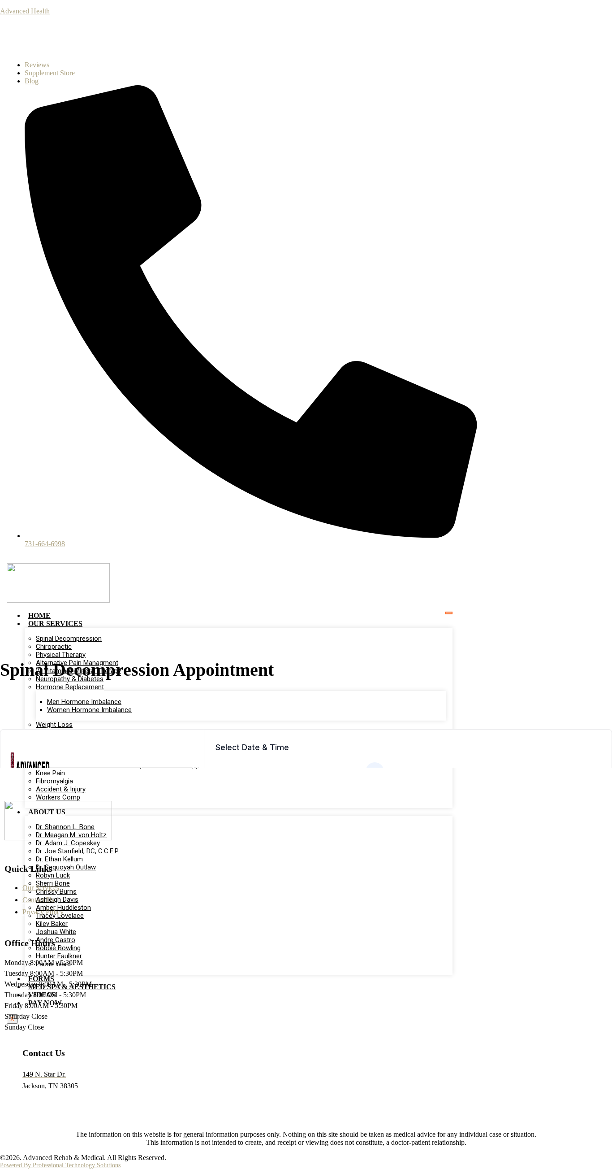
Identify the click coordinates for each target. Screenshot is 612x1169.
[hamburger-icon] (449, 613)
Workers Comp (58, 797)
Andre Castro (55, 940)
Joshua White (56, 932)
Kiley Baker (52, 924)
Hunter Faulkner (59, 956)
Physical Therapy (61, 655)
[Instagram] (94, 40)
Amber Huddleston (63, 908)
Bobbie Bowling (58, 948)
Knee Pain (50, 773)
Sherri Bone (53, 883)
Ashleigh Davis (57, 899)
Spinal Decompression (69, 638)
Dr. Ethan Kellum (59, 859)
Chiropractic (54, 647)
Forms (41, 978)
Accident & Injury (61, 789)
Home (39, 615)
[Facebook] (76, 40)
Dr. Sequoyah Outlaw (66, 867)
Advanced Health (25, 11)
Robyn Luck (53, 875)
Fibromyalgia (54, 781)
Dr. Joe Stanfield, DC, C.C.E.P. (77, 851)
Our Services (55, 623)
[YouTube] (112, 40)
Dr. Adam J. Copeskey (68, 843)
